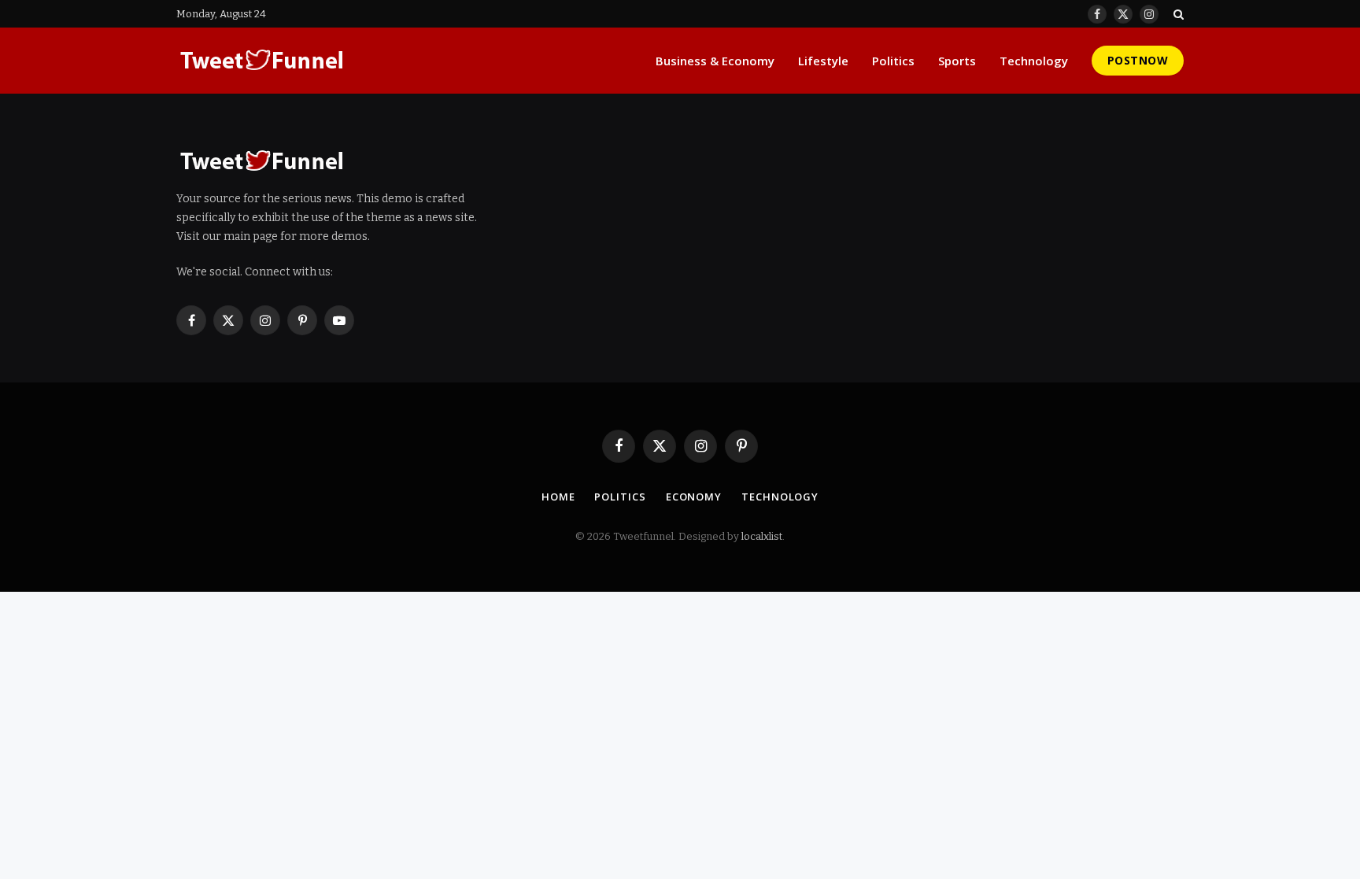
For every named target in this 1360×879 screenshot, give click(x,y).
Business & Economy (715, 60)
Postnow (1137, 60)
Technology (1034, 60)
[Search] (1177, 14)
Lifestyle (823, 60)
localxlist (761, 536)
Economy (694, 496)
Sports (957, 60)
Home (558, 496)
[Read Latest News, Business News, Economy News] (262, 60)
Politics (893, 60)
